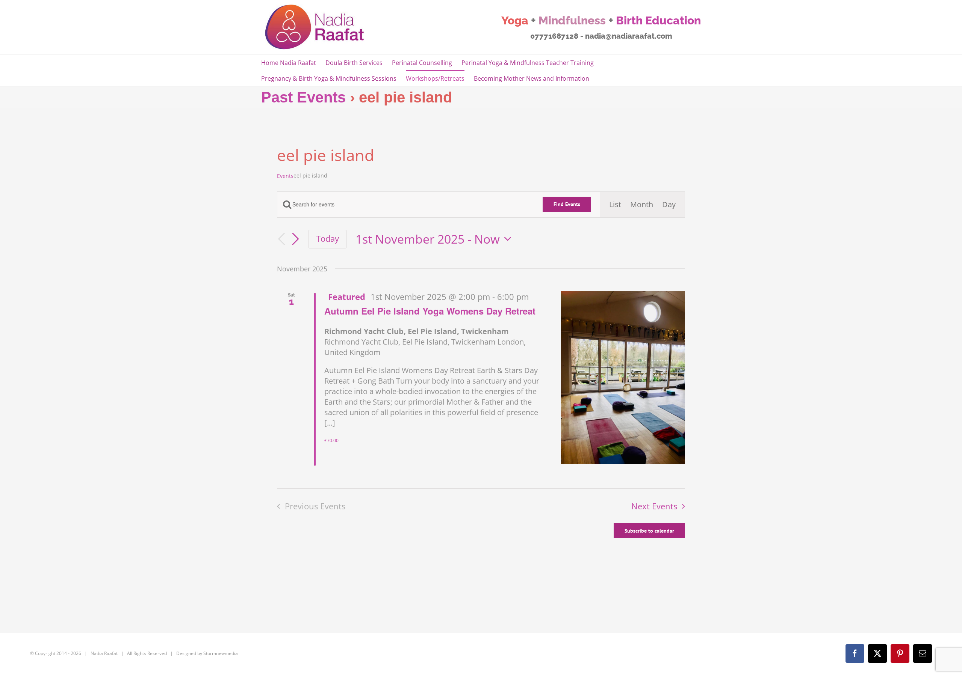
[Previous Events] (281, 239)
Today (327, 238)
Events (285, 175)
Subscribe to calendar (649, 530)
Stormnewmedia (220, 653)
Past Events (303, 97)
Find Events (567, 204)
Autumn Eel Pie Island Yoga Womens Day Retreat (429, 310)
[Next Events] (295, 239)
